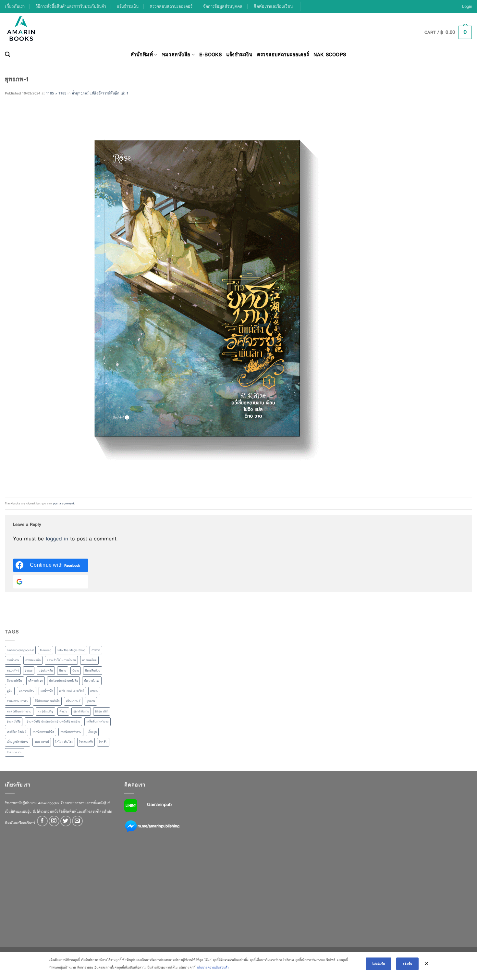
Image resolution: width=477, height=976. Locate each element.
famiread (45, 650)
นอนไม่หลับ (46, 670)
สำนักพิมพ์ (142, 54)
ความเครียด (89, 660)
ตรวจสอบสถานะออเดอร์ (171, 6)
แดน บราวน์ (41, 742)
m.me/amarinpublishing (158, 826)
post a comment (63, 503)
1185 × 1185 (56, 93)
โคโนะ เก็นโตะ (64, 742)
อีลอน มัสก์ (101, 711)
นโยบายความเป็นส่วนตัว (213, 967)
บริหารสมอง (35, 680)
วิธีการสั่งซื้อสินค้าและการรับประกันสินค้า (71, 6)
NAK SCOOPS (329, 54)
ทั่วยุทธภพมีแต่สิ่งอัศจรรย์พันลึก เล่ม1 (100, 93)
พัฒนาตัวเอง (92, 680)
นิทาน (62, 670)
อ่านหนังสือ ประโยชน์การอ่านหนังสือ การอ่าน (53, 721)
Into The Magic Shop (71, 650)
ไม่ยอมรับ (378, 963)
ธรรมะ (28, 670)
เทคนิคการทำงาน (70, 732)
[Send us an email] (77, 821)
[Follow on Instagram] (54, 821)
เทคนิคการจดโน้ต (43, 732)
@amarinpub (159, 804)
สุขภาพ (91, 701)
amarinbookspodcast (20, 650)
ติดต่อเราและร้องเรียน (273, 6)
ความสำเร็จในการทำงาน (61, 660)
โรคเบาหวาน (14, 752)
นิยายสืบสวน (92, 670)
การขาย (96, 650)
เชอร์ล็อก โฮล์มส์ (16, 732)
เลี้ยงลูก (92, 732)
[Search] (7, 54)
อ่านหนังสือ (13, 721)
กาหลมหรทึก (33, 660)
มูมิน (10, 691)
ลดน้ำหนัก (47, 691)
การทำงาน (13, 660)
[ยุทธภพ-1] (197, 297)
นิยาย (75, 670)
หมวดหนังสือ (176, 54)
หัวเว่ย (63, 711)
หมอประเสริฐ (45, 711)
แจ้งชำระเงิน (128, 6)
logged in (57, 538)
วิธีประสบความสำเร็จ (47, 701)
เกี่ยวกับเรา (15, 6)
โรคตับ (103, 742)
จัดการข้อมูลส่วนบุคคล (222, 6)
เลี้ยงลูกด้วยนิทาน (17, 742)
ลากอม (94, 691)
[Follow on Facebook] (42, 821)
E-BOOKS (210, 54)
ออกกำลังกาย (81, 711)
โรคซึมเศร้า (86, 742)
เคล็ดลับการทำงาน (97, 721)
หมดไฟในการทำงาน (19, 711)
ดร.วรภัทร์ (13, 670)
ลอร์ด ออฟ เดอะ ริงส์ (71, 691)
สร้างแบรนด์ (73, 701)
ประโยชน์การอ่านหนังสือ (63, 680)
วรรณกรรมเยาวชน (18, 701)
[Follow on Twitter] (65, 821)
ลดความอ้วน (26, 691)
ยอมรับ (407, 963)
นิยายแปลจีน (14, 680)
